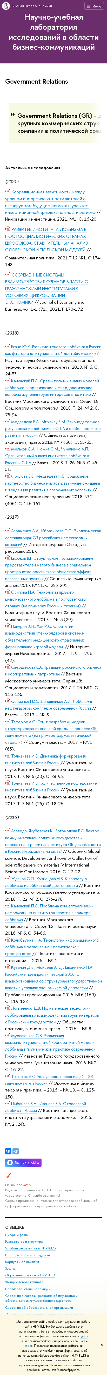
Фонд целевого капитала (24, 1282)
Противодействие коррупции (27, 1289)
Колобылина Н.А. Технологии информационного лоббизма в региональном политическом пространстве (52, 947)
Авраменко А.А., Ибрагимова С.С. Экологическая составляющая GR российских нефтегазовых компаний (53, 537)
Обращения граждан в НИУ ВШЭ (30, 1275)
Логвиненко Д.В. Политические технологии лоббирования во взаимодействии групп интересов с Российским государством (52, 1015)
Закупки (11, 1268)
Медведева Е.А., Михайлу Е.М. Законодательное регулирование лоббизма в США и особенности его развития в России (53, 428)
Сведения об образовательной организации (39, 1307)
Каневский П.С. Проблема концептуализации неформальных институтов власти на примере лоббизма (49, 912)
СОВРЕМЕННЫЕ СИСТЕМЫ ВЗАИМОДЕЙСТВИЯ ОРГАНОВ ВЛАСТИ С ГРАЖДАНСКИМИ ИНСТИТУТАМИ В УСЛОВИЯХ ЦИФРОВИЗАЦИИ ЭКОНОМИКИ (46, 288)
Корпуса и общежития (22, 1262)
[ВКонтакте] (8, 1151)
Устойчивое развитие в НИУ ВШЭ (30, 1248)
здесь (84, 1336)
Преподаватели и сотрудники (27, 1255)
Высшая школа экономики (32, 5)
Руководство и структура (24, 1241)
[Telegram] (15, 1151)
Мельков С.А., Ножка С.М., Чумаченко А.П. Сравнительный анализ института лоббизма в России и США (47, 455)
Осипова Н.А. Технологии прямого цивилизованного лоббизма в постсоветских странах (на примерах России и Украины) (45, 599)
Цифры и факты (16, 1235)
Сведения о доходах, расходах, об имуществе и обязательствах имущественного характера (41, 1298)
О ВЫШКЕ (14, 1227)
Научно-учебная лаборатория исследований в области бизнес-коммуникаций (54, 31)
